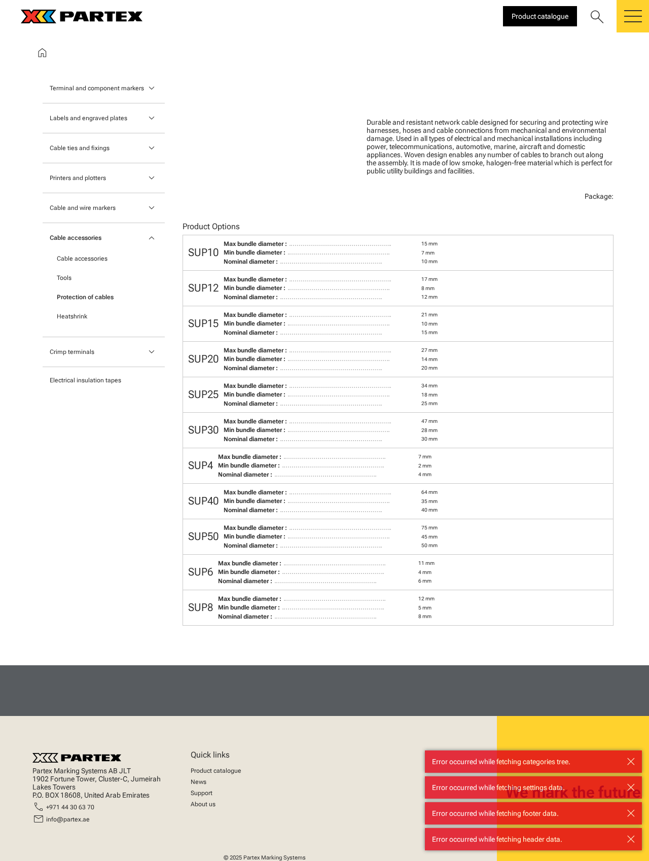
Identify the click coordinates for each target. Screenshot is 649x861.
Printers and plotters (78, 178)
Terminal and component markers (97, 88)
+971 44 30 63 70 (70, 807)
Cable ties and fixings (80, 148)
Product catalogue (216, 770)
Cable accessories (75, 237)
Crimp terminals (72, 351)
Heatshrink (72, 316)
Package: (599, 196)
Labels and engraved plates (88, 118)
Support (201, 793)
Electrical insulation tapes (85, 380)
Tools (64, 277)
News (198, 781)
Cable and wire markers (83, 207)
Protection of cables (85, 297)
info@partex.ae (68, 819)
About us (203, 804)
